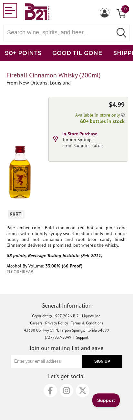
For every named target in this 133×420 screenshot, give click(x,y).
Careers (36, 323)
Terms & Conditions (87, 323)
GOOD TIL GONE (77, 53)
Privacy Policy (56, 323)
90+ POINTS (23, 53)
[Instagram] (66, 390)
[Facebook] (50, 390)
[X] (82, 390)
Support (82, 337)
